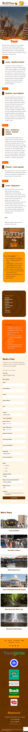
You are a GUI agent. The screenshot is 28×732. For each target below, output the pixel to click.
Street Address (7, 400)
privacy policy (16, 493)
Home (5, 640)
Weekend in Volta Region (14, 629)
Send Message (14, 497)
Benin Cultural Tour (14, 570)
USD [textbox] (4, 487)
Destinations (17, 640)
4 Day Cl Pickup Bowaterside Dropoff (14, 589)
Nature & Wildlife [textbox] (7, 482)
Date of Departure (7, 427)
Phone (5, 394)
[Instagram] (15, 645)
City (4, 406)
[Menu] (25, 3)
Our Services (11, 642)
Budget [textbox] (5, 476)
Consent (5, 491)
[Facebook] (9, 645)
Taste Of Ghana (14, 530)
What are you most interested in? (11, 479)
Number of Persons (7, 433)
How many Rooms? (7, 457)
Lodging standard (7, 474)
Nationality (5, 451)
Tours (22, 640)
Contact (18, 642)
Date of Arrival (7, 421)
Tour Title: (5, 373)
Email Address (7, 388)
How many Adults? (7, 439)
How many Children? (8, 445)
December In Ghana (14, 550)
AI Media (11, 730)
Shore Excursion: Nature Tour (14, 609)
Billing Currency (6, 485)
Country (5, 412)
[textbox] (13, 414)
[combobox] (14, 414)
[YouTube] (18, 645)
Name (4, 382)
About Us (10, 640)
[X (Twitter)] (12, 645)
